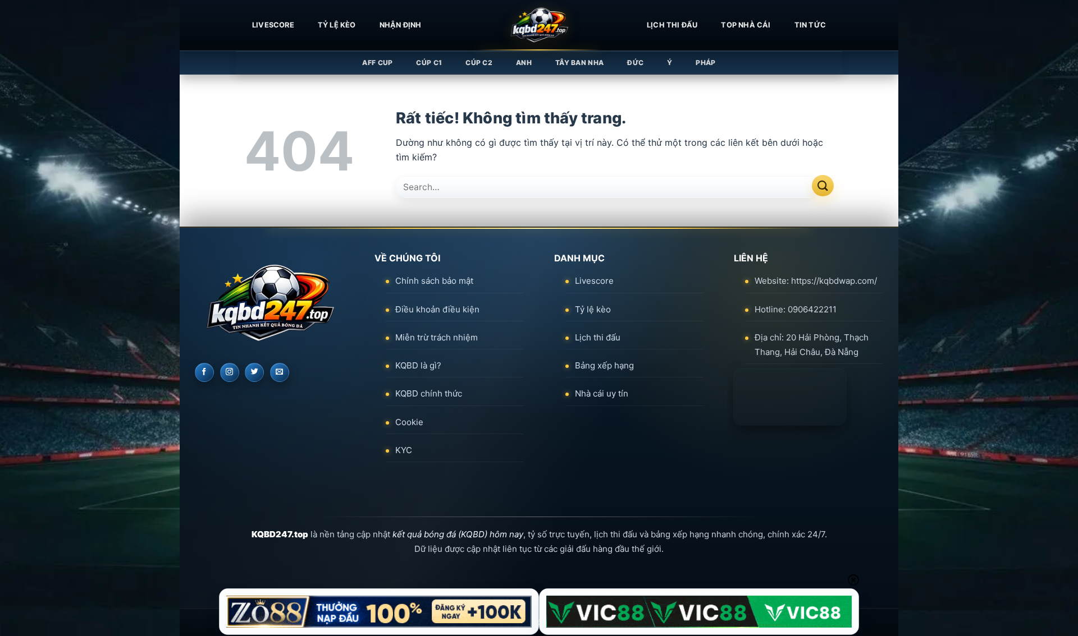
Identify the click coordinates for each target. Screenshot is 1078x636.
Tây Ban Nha (579, 62)
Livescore (594, 280)
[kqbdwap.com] (539, 25)
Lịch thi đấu (672, 25)
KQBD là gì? (418, 365)
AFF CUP (377, 62)
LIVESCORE (273, 25)
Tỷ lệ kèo (337, 25)
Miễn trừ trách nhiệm (436, 337)
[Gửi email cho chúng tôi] (279, 372)
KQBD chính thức (428, 393)
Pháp (705, 62)
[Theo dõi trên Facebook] (204, 372)
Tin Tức (810, 25)
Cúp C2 (478, 62)
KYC (403, 450)
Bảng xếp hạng (604, 365)
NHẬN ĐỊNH (401, 25)
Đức (635, 62)
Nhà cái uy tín (601, 393)
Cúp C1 (429, 62)
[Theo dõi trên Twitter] (254, 372)
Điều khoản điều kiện (437, 309)
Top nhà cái (745, 25)
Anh (524, 62)
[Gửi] (823, 186)
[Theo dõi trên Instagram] (229, 372)
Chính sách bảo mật (434, 280)
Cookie (409, 422)
